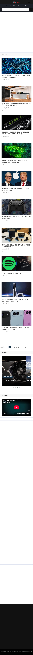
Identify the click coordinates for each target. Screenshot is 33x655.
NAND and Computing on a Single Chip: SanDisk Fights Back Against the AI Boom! (16, 76)
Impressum (18, 651)
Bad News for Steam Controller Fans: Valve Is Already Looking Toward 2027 (16, 218)
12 (14, 347)
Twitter (14, 5)
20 (16, 347)
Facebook (8, 5)
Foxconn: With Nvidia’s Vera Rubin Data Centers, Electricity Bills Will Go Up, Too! (14, 161)
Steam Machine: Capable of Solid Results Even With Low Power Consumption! (16, 246)
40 (21, 347)
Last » (26, 347)
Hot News (4, 352)
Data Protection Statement (26, 651)
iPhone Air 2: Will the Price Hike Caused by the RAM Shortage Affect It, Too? (15, 329)
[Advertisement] (16, 30)
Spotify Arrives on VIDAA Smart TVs (11, 273)
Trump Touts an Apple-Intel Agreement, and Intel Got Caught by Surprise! (16, 189)
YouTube (26, 5)
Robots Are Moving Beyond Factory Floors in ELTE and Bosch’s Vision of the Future (16, 105)
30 (18, 347)
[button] (14, 387)
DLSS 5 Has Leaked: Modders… (10, 381)
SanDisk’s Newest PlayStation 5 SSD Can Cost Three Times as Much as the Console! (15, 300)
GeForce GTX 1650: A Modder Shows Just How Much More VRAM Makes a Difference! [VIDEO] (15, 133)
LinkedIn (20, 5)
